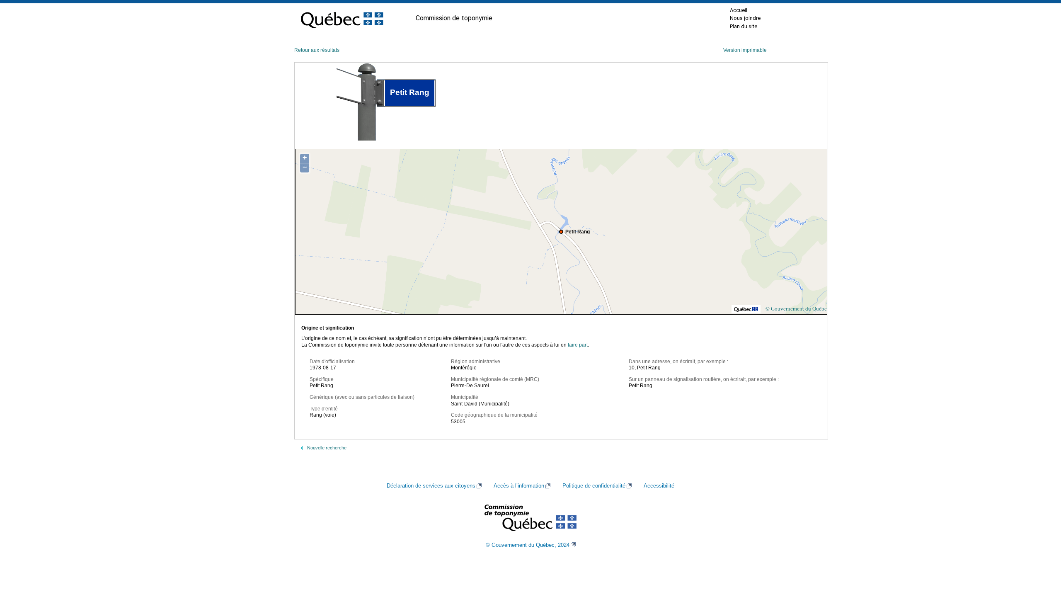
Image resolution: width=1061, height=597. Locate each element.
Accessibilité (659, 486)
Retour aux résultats (316, 50)
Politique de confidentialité (593, 486)
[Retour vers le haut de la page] (1040, 551)
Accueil (738, 10)
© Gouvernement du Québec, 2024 (527, 545)
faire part (578, 345)
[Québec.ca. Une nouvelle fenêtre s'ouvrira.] (341, 18)
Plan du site (743, 26)
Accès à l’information (519, 486)
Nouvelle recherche (326, 447)
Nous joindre (745, 18)
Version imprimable (745, 50)
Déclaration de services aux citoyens (431, 486)
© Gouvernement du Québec (797, 309)
